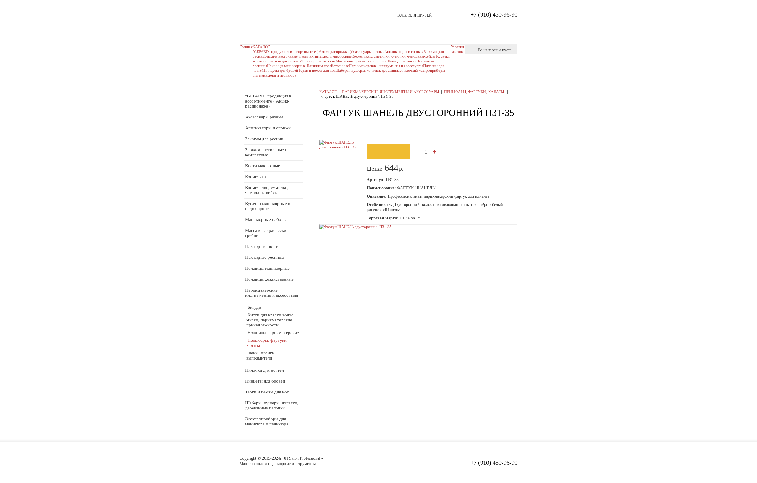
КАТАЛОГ (261, 47)
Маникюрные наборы (317, 61)
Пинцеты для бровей (281, 70)
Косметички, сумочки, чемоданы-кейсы (267, 190)
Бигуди (254, 307)
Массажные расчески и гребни (362, 61)
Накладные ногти (402, 61)
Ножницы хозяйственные (328, 66)
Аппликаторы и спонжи (268, 128)
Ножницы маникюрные (287, 66)
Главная (246, 47)
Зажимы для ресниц (264, 138)
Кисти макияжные (336, 56)
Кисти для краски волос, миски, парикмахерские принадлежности (270, 320)
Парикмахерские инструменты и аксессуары (386, 66)
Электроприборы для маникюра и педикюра (266, 421)
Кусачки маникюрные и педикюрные (267, 206)
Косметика (255, 176)
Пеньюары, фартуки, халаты (474, 92)
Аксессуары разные (264, 117)
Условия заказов (457, 49)
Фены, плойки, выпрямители (261, 355)
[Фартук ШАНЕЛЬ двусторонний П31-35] (355, 227)
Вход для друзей (414, 15)
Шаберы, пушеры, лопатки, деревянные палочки (375, 70)
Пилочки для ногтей (264, 370)
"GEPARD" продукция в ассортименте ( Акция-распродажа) (302, 51)
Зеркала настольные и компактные (292, 56)
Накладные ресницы (264, 257)
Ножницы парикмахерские (273, 332)
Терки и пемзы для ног (316, 70)
